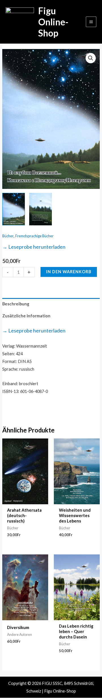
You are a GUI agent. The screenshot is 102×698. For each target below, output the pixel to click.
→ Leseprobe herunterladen (33, 247)
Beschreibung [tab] (15, 303)
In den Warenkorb (68, 271)
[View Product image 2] (40, 209)
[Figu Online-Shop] (20, 21)
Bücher (8, 236)
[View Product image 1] (13, 209)
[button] (91, 58)
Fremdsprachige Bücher (34, 236)
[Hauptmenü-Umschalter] (91, 22)
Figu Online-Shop (53, 22)
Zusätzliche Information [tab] (26, 315)
